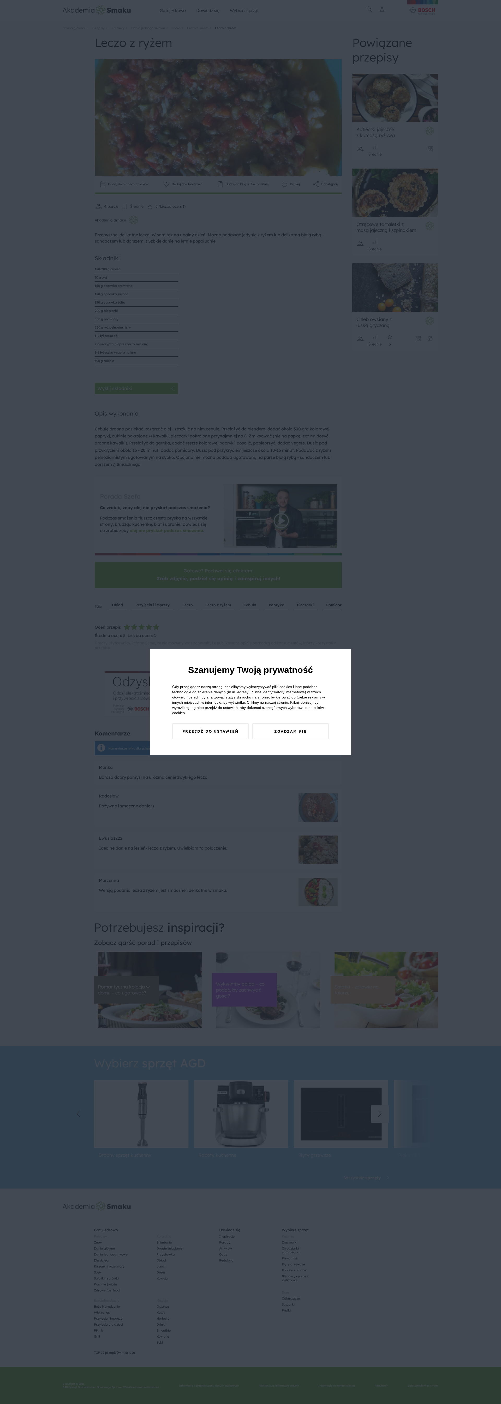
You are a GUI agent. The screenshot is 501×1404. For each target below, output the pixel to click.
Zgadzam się (290, 731)
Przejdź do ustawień (210, 731)
